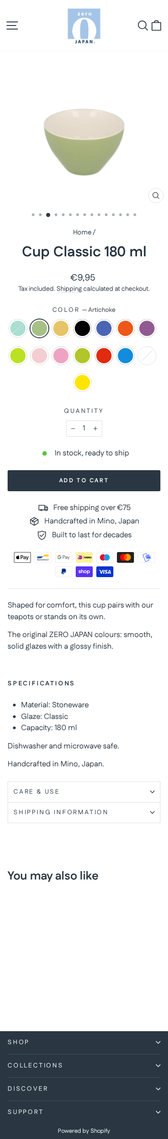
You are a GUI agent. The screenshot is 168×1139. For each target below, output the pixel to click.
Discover (28, 1088)
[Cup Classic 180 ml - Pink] (43, 991)
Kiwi (18, 356)
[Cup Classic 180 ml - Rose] (54, 991)
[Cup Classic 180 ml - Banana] (33, 983)
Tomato (104, 356)
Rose (61, 356)
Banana (61, 328)
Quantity (83, 411)
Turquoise (125, 356)
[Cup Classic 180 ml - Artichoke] (23, 983)
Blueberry (104, 328)
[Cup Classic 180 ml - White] (43, 1000)
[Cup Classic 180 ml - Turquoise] (33, 1000)
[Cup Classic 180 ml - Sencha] (12, 1000)
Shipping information (61, 812)
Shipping (69, 289)
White (147, 356)
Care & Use (36, 791)
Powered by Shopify (84, 1131)
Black (82, 328)
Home (82, 232)
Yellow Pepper (82, 382)
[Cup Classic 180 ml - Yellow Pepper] (54, 1000)
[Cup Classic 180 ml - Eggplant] (23, 991)
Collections (36, 1065)
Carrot (125, 328)
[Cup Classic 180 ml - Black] (43, 983)
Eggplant (147, 328)
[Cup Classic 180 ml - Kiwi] (33, 991)
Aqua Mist (18, 328)
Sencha (82, 356)
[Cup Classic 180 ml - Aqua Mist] (12, 983)
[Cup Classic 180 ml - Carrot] (12, 991)
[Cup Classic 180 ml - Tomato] (23, 1000)
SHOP (19, 1042)
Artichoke (39, 328)
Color (84, 310)
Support (26, 1112)
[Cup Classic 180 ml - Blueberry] (54, 983)
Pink (39, 356)
